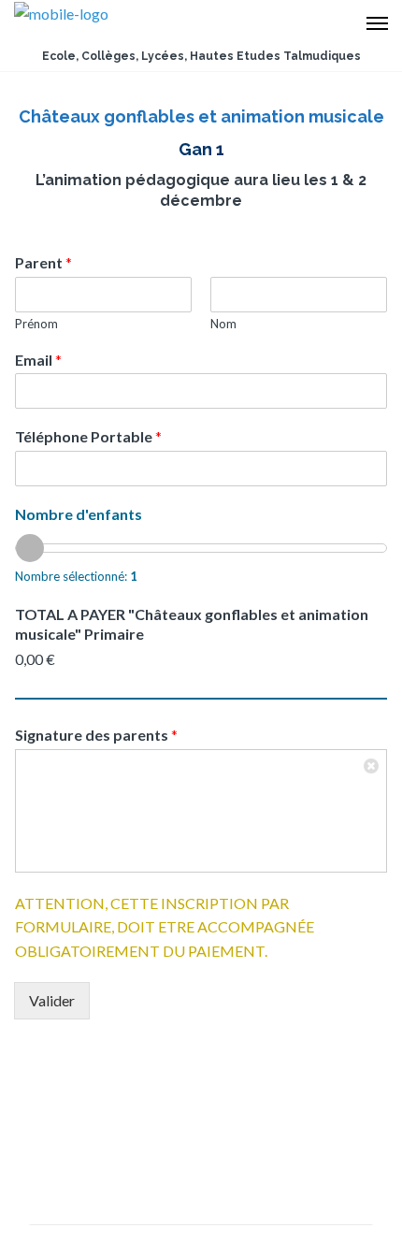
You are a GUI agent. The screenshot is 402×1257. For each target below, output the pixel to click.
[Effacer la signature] (372, 764)
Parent (43, 262)
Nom (223, 323)
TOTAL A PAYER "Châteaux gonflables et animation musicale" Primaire (191, 624)
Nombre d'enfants (78, 514)
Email (38, 359)
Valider (52, 1000)
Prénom (36, 323)
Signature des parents (96, 735)
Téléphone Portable (88, 436)
